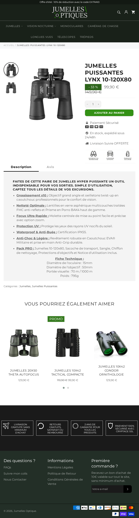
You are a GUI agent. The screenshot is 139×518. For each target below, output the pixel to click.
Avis (50, 167)
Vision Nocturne (40, 26)
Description (21, 167)
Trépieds (87, 37)
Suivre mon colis (15, 473)
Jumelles (13, 26)
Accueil (9, 45)
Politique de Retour (62, 473)
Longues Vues (42, 37)
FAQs (7, 467)
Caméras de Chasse (103, 26)
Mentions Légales (60, 467)
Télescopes (66, 37)
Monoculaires (71, 26)
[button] (64, 388)
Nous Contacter (15, 479)
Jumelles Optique (25, 510)
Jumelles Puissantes (44, 286)
